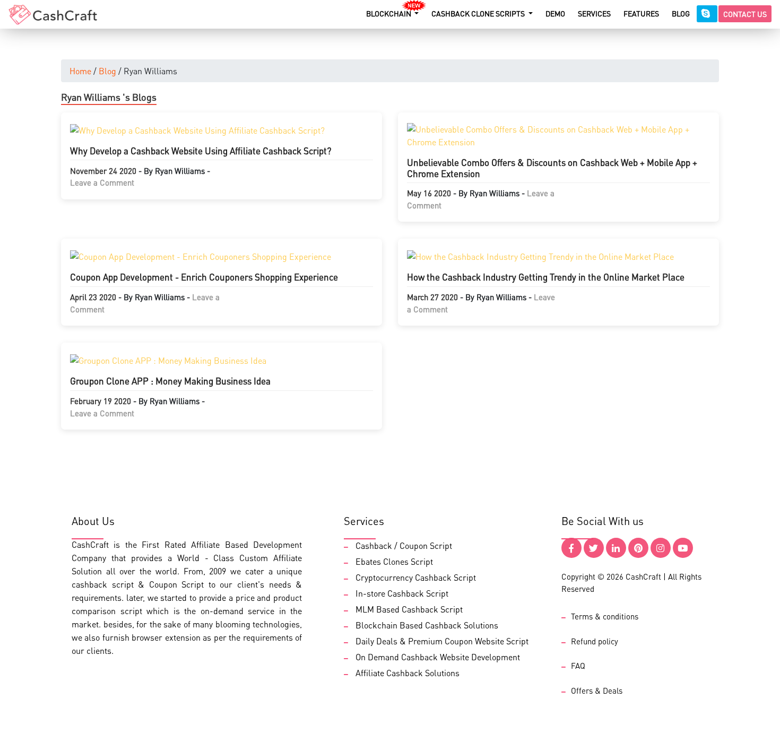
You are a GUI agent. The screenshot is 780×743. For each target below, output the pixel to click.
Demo (555, 13)
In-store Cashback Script (402, 593)
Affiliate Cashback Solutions (408, 672)
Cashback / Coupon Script (404, 545)
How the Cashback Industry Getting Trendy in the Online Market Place (545, 277)
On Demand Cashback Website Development (438, 656)
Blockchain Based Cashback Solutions (427, 625)
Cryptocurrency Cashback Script (416, 577)
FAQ (578, 665)
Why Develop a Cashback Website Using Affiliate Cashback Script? (200, 150)
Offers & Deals (596, 690)
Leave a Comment (102, 182)
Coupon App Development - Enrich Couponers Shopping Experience (204, 277)
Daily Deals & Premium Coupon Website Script (442, 640)
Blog (681, 13)
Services (594, 13)
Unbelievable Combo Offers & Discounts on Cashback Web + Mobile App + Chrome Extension (552, 167)
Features (641, 13)
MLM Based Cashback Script (409, 609)
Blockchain (389, 13)
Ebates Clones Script (394, 561)
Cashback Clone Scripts (478, 13)
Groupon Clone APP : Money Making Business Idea (170, 381)
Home (80, 70)
